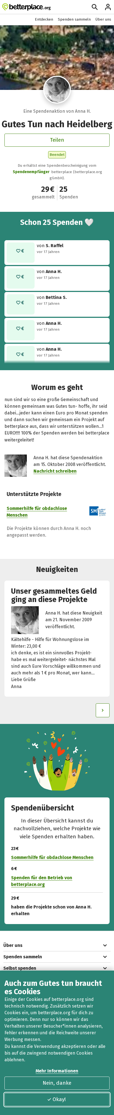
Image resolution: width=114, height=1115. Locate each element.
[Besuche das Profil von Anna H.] (57, 90)
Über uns (103, 19)
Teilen (57, 140)
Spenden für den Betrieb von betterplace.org (41, 881)
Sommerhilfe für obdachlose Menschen (52, 857)
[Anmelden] (108, 7)
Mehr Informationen (57, 1071)
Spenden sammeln (74, 19)
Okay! (59, 1099)
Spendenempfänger (31, 172)
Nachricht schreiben (55, 471)
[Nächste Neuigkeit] (103, 710)
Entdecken (44, 19)
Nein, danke (57, 1083)
